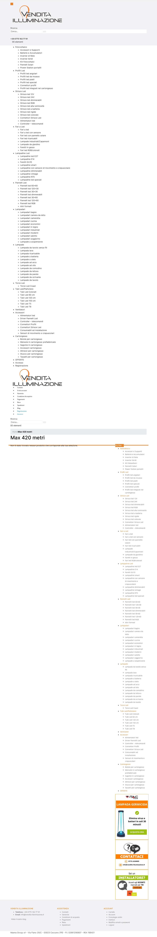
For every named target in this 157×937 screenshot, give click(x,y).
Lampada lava (26, 250)
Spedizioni (20, 405)
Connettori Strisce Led (30, 118)
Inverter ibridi (26, 59)
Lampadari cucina (28, 221)
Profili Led (20, 70)
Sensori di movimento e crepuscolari (37, 333)
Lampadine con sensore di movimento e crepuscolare (45, 168)
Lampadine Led (22, 153)
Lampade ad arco (28, 262)
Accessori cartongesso (31, 348)
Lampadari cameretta (30, 218)
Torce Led (20, 283)
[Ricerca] (44, 31)
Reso (19, 402)
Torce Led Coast (28, 286)
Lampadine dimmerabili (31, 171)
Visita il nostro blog (18, 919)
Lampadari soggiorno (30, 239)
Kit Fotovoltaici (27, 61)
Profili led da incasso (30, 76)
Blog (18, 408)
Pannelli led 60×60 (29, 185)
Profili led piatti (27, 79)
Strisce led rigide (28, 112)
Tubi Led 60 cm (27, 295)
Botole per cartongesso (31, 339)
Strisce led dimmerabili (30, 100)
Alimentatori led (27, 120)
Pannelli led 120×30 (29, 188)
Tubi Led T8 (25, 306)
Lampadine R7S (27, 177)
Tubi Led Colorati (28, 292)
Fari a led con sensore (30, 132)
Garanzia (20, 393)
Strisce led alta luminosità (32, 106)
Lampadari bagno (28, 212)
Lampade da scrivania (30, 277)
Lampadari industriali (30, 230)
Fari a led (24, 129)
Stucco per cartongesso (31, 354)
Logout (111, 925)
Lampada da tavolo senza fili (33, 247)
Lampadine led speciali (30, 179)
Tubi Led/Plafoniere (24, 289)
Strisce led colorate (29, 115)
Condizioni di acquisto (24, 396)
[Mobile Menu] (11, 4)
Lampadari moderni (29, 233)
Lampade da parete (29, 274)
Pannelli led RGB (27, 203)
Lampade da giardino (30, 144)
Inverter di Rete (27, 56)
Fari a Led (20, 126)
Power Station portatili (30, 67)
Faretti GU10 (26, 162)
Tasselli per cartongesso (31, 357)
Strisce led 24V (27, 97)
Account (112, 915)
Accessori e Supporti (30, 50)
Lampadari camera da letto (32, 215)
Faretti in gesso (27, 147)
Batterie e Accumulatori (31, 53)
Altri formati (25, 206)
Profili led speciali (28, 82)
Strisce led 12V (27, 94)
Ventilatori (20, 309)
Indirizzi (112, 920)
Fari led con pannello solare (33, 135)
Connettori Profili (28, 324)
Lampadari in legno (29, 227)
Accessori (19, 312)
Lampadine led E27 (29, 156)
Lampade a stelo (28, 259)
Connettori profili (28, 85)
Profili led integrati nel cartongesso (36, 88)
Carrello (112, 912)
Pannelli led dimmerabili (31, 194)
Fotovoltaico (21, 47)
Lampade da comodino (31, 268)
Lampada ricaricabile (30, 253)
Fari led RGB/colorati (29, 150)
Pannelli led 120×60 (29, 200)
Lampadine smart (28, 165)
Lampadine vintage (29, 174)
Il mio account (22, 390)
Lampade (19, 244)
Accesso (19, 362)
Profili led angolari (28, 73)
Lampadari (20, 209)
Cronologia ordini (115, 917)
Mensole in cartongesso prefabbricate (38, 342)
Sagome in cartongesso (31, 345)
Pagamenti (21, 399)
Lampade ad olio (28, 265)
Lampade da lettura (29, 271)
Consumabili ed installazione (33, 330)
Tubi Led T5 (25, 303)
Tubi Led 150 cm (28, 300)
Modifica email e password (119, 922)
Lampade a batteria (29, 256)
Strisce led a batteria (30, 109)
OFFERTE (19, 359)
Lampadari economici (30, 224)
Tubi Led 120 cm (28, 298)
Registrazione (21, 365)
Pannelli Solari (26, 64)
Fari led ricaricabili (28, 138)
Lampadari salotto (28, 236)
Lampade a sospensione (31, 241)
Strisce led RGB (27, 103)
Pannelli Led (20, 182)
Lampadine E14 (27, 159)
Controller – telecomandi (31, 123)
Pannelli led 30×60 (29, 197)
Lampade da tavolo (29, 280)
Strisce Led (20, 91)
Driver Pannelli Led (29, 318)
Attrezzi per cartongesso (31, 351)
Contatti (20, 388)
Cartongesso (21, 336)
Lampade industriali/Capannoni (34, 141)
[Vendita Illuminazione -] (36, 13)
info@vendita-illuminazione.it (32, 915)
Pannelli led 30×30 (29, 191)
